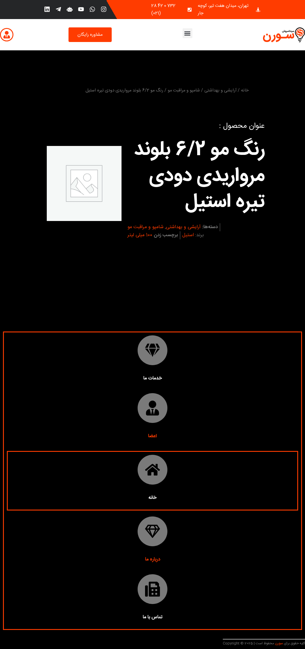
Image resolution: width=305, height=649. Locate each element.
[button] (187, 33)
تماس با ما (153, 617)
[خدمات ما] (152, 350)
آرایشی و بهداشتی (220, 90)
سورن (278, 643)
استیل (188, 235)
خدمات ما (152, 378)
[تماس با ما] (152, 589)
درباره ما (152, 559)
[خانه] (152, 470)
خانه (245, 90)
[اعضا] (152, 408)
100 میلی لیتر (139, 235)
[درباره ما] (152, 531)
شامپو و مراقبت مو (184, 90)
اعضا (152, 436)
